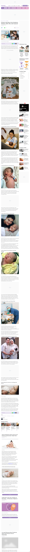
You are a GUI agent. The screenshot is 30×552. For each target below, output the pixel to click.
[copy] (17, 43)
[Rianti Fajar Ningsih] (2, 419)
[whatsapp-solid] (12, 43)
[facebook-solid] (14, 43)
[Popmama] (3, 5)
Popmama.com (10, 501)
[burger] (28, 5)
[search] (21, 5)
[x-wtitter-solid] (15, 43)
